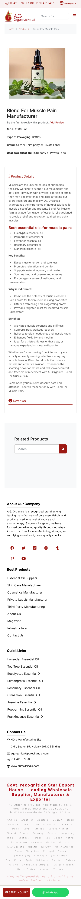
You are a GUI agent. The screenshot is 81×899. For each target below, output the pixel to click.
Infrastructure (17, 628)
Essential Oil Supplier (22, 578)
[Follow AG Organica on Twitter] (23, 548)
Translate (69, 3)
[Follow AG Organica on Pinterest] (12, 558)
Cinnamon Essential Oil (23, 695)
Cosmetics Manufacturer (24, 592)
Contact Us (15, 635)
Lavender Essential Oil (23, 659)
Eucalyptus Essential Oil (24, 673)
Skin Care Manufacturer (24, 585)
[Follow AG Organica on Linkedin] (34, 548)
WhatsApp (51, 892)
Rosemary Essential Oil (23, 688)
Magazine (14, 621)
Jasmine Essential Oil (22, 702)
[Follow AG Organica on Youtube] (23, 558)
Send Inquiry (18, 892)
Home (11, 29)
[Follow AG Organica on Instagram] (46, 548)
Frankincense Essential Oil (25, 716)
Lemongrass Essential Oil (25, 681)
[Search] (63, 448)
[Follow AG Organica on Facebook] (12, 548)
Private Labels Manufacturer (27, 599)
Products (23, 29)
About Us (14, 614)
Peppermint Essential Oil (24, 709)
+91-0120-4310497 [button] (42, 3)
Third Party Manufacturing (26, 607)
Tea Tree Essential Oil (22, 666)
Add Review (57, 122)
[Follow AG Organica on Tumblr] (57, 548)
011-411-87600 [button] (17, 3)
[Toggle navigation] (74, 16)
